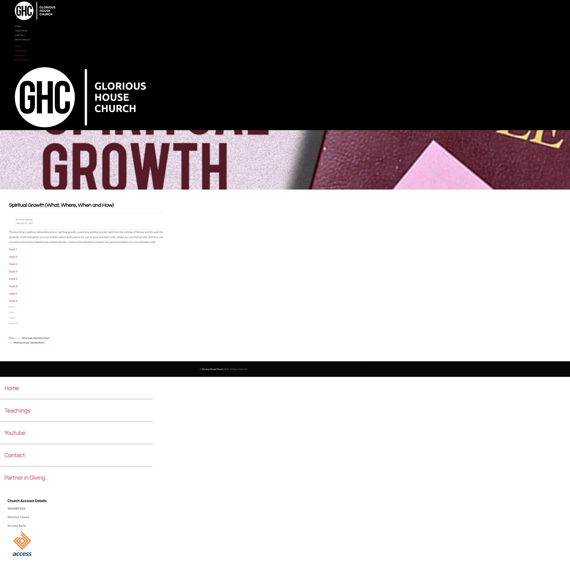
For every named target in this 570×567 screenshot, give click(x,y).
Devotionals (22, 39)
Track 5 (13, 278)
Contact (20, 35)
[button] (87, 309)
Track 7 (13, 293)
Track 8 (13, 300)
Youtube (14, 432)
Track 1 (13, 249)
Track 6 (13, 286)
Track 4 (13, 271)
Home (18, 26)
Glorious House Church (213, 369)
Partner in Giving (24, 477)
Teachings (21, 31)
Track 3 (13, 264)
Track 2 (13, 256)
